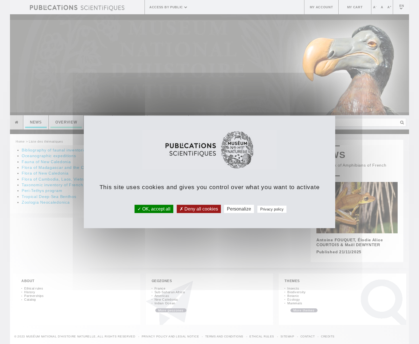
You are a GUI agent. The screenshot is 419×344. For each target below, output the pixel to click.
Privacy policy (272, 209)
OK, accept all (155, 209)
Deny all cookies (200, 209)
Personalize (239, 209)
